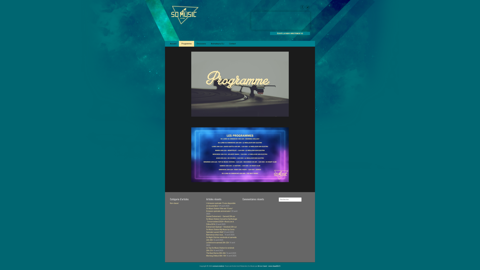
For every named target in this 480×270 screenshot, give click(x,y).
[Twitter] (307, 9)
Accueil (173, 43)
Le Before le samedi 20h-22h (217, 243)
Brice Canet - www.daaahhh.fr (269, 266)
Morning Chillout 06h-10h (216, 256)
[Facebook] (302, 9)
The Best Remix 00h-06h (216, 253)
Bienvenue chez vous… (215, 235)
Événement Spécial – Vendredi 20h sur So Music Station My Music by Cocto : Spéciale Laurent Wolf (221, 229)
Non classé (174, 203)
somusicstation (218, 266)
